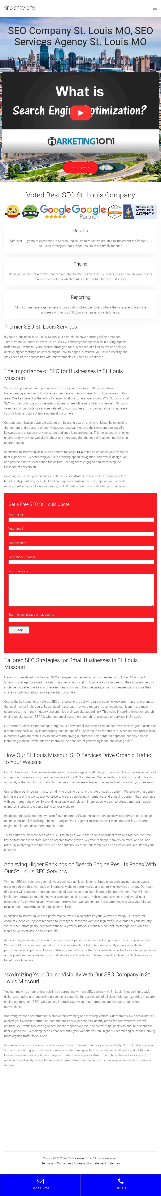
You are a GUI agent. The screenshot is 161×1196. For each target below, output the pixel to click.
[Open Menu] (155, 8)
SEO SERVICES (19, 8)
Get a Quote (80, 167)
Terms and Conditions (56, 1163)
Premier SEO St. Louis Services (40, 327)
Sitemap (114, 1163)
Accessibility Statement (90, 1163)
